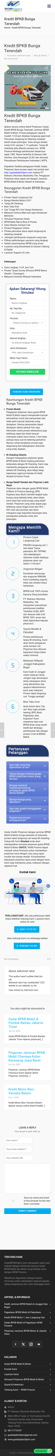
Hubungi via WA (28, 946)
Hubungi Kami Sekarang (26, 392)
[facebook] (15, 1344)
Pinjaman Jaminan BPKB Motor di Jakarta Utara (25, 1332)
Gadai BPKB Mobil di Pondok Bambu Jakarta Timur (25, 1023)
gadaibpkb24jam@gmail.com (22, 1435)
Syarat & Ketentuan (13, 1384)
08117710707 (15, 1430)
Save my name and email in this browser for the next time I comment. (37, 1200)
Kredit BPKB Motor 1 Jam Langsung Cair (24, 1317)
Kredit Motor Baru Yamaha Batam (21, 1091)
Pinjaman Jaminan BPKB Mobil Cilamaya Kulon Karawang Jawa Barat (26, 1056)
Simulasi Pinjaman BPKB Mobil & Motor (24, 1379)
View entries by (23, 990)
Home (7, 27)
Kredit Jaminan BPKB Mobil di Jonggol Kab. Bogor (26, 1305)
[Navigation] (49, 6)
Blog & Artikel (40, 55)
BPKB (47, 832)
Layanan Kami (11, 1374)
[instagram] (31, 1344)
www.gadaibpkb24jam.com (21, 1439)
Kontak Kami (27, 872)
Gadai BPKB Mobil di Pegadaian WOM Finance (23, 1324)
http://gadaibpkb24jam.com (18, 172)
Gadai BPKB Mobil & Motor (17, 1364)
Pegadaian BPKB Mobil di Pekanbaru (22, 1312)
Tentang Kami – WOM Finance (19, 1389)
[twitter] (23, 1344)
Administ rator (24, 55)
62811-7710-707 (28, 929)
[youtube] (38, 1344)
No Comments (11, 58)
